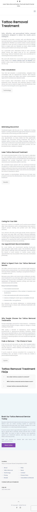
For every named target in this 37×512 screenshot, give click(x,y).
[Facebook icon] (17, 1)
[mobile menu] (34, 11)
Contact (23, 473)
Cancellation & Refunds (27, 478)
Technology (7, 473)
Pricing (6, 475)
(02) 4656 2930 (6, 489)
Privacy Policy (24, 475)
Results (6, 478)
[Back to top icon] (18, 501)
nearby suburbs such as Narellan (22, 60)
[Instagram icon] (19, 1)
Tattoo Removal (12, 152)
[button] (18, 377)
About (5, 468)
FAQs (22, 468)
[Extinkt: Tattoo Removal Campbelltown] (14, 11)
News (22, 470)
